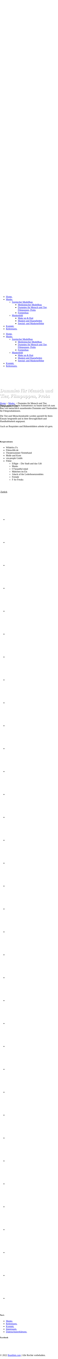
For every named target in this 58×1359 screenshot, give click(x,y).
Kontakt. (10, 1326)
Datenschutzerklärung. (16, 1331)
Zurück (3, 492)
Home (3, 403)
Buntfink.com (14, 1355)
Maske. (11, 403)
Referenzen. (11, 1323)
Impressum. (11, 1329)
